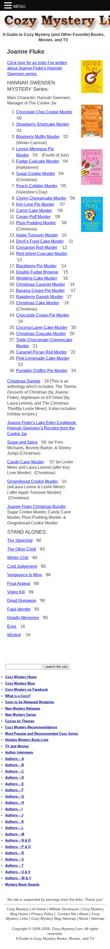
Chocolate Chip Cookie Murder (44, 112)
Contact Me (67, 914)
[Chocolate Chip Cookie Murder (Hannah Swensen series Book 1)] (92, 121)
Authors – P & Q (18, 847)
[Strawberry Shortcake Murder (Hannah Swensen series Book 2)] (92, 167)
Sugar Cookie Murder (35, 173)
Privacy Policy (42, 914)
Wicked (14, 635)
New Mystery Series (20, 715)
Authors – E (14, 784)
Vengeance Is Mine (24, 575)
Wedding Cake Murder (36, 278)
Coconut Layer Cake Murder (41, 327)
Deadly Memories (23, 617)
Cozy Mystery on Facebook (26, 689)
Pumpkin (24, 370)
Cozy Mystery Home (21, 677)
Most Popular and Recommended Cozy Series (41, 734)
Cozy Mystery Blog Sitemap (53, 918)
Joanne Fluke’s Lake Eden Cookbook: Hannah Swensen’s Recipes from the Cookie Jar (41, 428)
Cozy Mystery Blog (20, 683)
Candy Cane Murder (25, 462)
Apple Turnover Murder (37, 235)
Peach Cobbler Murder (36, 186)
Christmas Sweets (23, 381)
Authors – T (14, 865)
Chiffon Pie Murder (50, 370)
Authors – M (14, 834)
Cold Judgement (22, 566)
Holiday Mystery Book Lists (26, 740)
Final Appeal (18, 583)
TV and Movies (17, 746)
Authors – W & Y (18, 878)
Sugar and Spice (22, 442)
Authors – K (14, 822)
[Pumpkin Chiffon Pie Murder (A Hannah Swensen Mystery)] (92, 76)
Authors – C (14, 771)
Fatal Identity (18, 609)
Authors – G (14, 796)
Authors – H (14, 803)
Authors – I (14, 809)
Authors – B (14, 765)
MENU (19, 6)
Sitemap (97, 918)
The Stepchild (19, 540)
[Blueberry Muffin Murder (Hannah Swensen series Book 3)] (92, 214)
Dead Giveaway (21, 600)
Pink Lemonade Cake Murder (42, 358)
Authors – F (14, 790)
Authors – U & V (17, 872)
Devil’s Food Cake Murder (40, 241)
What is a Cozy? (18, 696)
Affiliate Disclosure (64, 909)
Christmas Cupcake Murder (41, 333)
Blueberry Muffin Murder (38, 136)
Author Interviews (19, 752)
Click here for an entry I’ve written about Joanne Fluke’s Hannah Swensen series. (37, 68)
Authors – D (14, 777)
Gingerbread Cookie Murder (32, 481)
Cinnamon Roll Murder (36, 247)
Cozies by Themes (19, 721)
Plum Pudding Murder (36, 223)
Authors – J (14, 815)
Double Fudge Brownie (37, 272)
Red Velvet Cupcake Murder (41, 253)
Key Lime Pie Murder (35, 204)
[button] (8, 5)
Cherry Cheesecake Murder (41, 198)
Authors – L (14, 828)
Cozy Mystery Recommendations (31, 727)
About (84, 914)
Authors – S (14, 859)
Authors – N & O (18, 840)
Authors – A (14, 759)
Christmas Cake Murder (37, 303)
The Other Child (21, 549)
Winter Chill (17, 557)
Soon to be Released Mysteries (29, 702)
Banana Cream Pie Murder (40, 290)
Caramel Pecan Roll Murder (41, 352)
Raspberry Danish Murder (39, 297)
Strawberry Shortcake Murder (42, 124)
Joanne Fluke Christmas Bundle (36, 506)
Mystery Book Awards (22, 884)
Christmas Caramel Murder (40, 284)
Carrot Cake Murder (34, 210)
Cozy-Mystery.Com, (68, 929)
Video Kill (16, 592)
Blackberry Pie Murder (36, 266)
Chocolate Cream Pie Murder (42, 315)
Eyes (11, 626)
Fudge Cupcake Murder (37, 161)
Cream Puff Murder (33, 216)
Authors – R (14, 853)
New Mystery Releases (22, 708)
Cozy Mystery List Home (26, 909)
